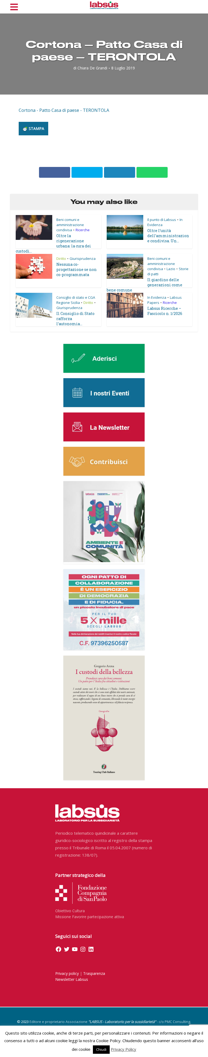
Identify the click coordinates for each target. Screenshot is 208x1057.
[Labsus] (104, 5)
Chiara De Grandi (92, 68)
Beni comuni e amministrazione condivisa (70, 224)
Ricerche (83, 229)
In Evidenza (156, 297)
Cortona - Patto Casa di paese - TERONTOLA (64, 110)
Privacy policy (67, 973)
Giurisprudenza (83, 258)
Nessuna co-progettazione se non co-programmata (76, 269)
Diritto (61, 258)
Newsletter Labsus (71, 979)
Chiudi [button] (101, 1049)
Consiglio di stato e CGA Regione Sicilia (75, 300)
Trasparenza (94, 973)
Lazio (171, 268)
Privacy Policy (123, 1049)
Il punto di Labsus (161, 219)
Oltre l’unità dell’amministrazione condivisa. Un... (168, 235)
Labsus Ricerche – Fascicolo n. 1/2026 (164, 311)
